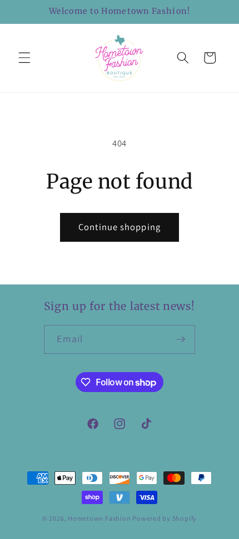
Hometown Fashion (99, 518)
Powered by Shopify (164, 518)
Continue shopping (119, 227)
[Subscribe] (180, 339)
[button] (24, 57)
